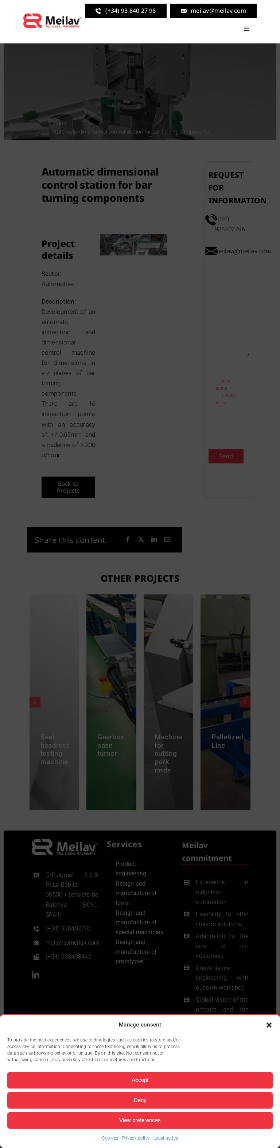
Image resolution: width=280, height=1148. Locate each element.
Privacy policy (136, 1138)
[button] (269, 1025)
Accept (140, 1080)
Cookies (110, 1138)
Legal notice (165, 1138)
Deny (140, 1100)
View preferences (140, 1120)
